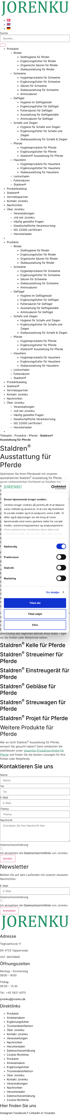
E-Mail (4, 797)
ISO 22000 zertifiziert (28, 229)
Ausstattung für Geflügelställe (39, 114)
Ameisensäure (16, 1017)
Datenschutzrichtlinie (37, 853)
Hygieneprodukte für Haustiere (40, 164)
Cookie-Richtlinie (18, 1054)
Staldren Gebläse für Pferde (28, 689)
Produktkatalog (17, 188)
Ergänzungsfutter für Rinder (38, 61)
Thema (4, 808)
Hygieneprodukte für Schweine (40, 77)
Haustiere (20, 160)
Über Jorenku (15, 209)
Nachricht (6, 820)
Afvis (35, 624)
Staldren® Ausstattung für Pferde (41, 155)
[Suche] (3, 45)
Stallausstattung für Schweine (39, 90)
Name (3, 774)
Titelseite (6, 435)
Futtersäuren (22, 180)
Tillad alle (35, 602)
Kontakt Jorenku (17, 201)
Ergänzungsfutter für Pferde (38, 151)
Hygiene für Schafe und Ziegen (40, 127)
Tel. (2, 786)
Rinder (18, 53)
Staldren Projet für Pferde (34, 718)
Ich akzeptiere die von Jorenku (34, 853)
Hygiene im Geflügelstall (36, 102)
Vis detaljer (52, 592)
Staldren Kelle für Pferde (32, 645)
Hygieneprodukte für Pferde (38, 147)
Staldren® (20, 184)
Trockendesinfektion (20, 1026)
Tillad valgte (35, 613)
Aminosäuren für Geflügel (36, 118)
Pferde (18, 143)
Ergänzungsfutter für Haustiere (40, 168)
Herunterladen (23, 234)
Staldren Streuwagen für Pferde (33, 705)
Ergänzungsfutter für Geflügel (39, 106)
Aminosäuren (28, 94)
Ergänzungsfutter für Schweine (40, 81)
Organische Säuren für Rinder (39, 65)
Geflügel (19, 98)
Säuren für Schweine (33, 85)
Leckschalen (21, 176)
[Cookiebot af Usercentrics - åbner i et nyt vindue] (51, 487)
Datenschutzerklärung (14, 844)
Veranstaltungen (24, 213)
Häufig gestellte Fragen (29, 221)
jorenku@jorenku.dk (12, 999)
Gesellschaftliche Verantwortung (34, 225)
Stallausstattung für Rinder (37, 69)
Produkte (13, 48)
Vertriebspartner (17, 197)
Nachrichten (14, 205)
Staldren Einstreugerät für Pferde (34, 673)
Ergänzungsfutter (18, 1021)
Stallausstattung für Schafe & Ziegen (43, 139)
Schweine (20, 73)
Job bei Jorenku (24, 217)
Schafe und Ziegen (26, 122)
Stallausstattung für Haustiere (39, 172)
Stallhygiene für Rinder (34, 57)
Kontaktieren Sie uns (26, 766)
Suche (4, 33)
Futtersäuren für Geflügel (36, 110)
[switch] (61, 557)
